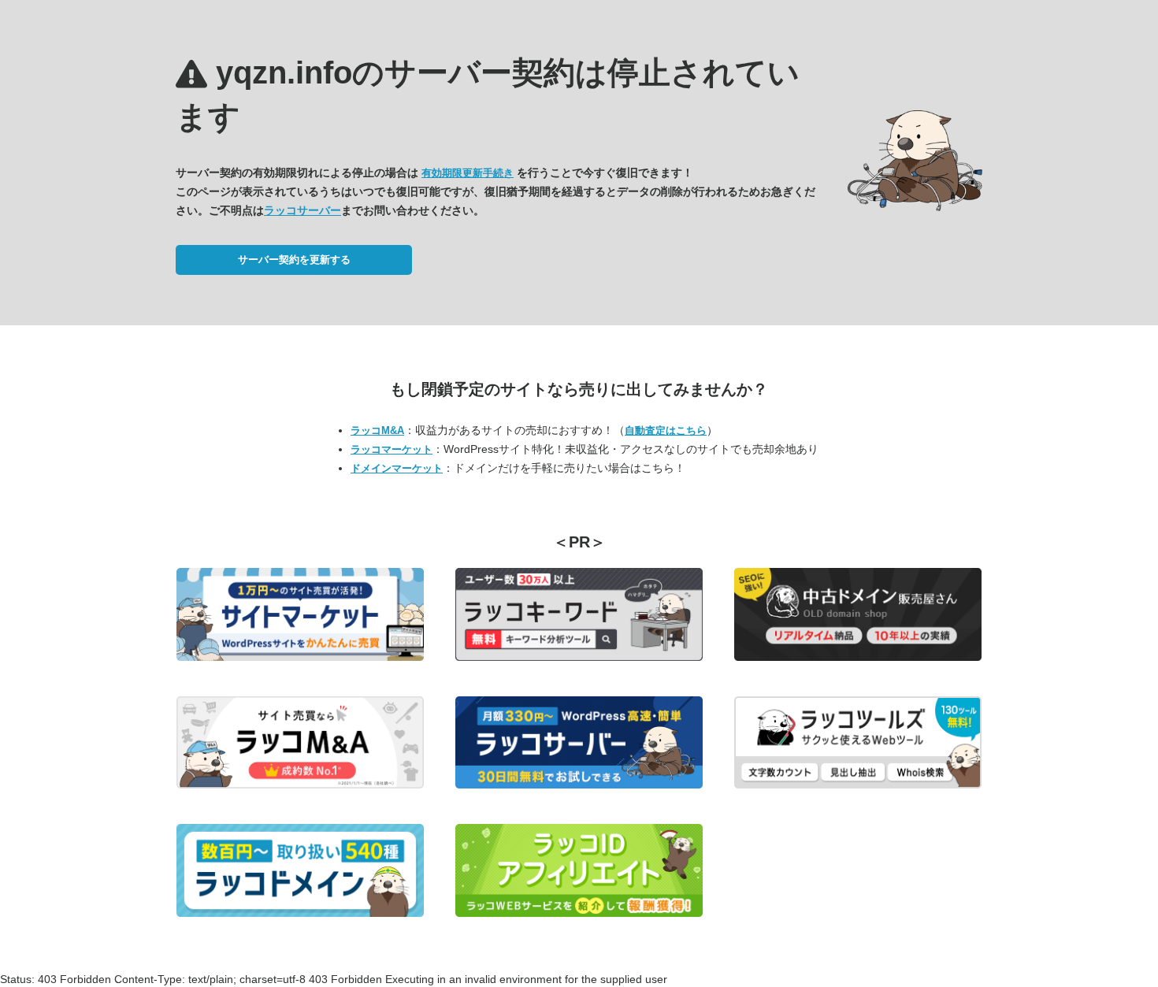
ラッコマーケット (391, 449)
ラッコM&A (377, 430)
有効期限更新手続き (467, 173)
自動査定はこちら (666, 430)
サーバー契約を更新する (294, 259)
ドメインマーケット (397, 468)
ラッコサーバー (302, 210)
